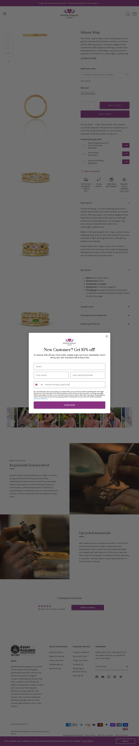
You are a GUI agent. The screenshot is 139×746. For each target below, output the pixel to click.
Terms (46, 399)
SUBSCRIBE (69, 405)
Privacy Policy (38, 399)
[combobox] (39, 384)
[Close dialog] (106, 336)
